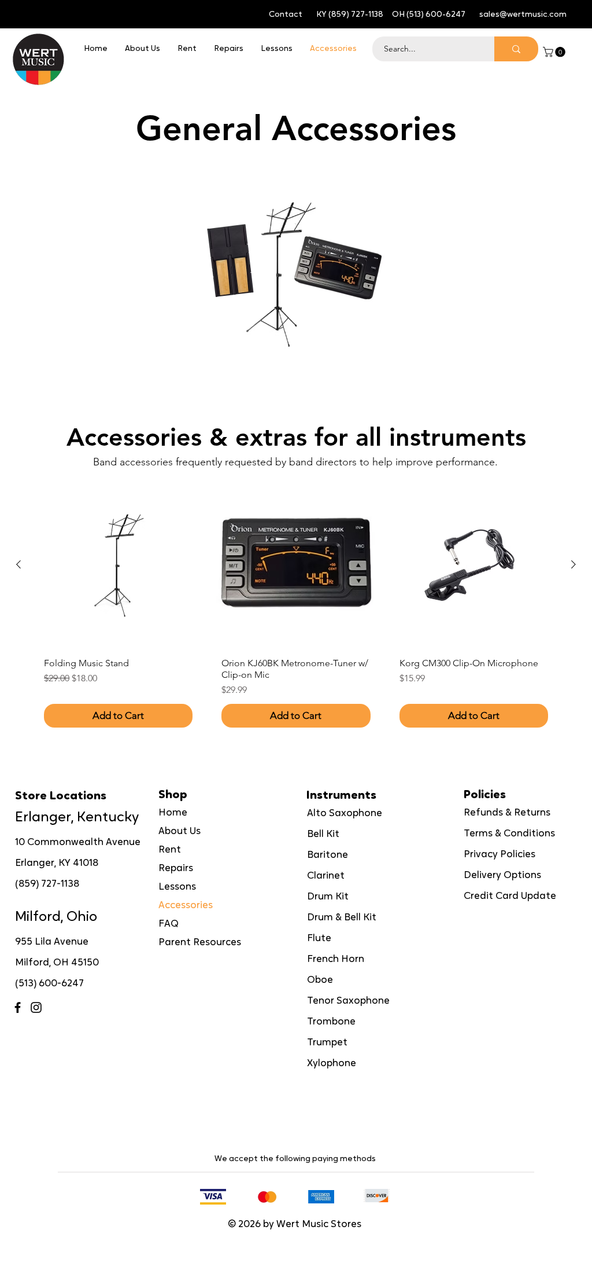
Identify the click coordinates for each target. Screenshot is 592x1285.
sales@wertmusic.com (523, 14)
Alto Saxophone (344, 813)
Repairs (175, 868)
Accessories (185, 905)
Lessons (177, 887)
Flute (319, 938)
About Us (179, 831)
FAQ (168, 924)
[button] (555, 52)
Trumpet (327, 1043)
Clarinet (326, 876)
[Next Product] (573, 564)
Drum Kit (328, 897)
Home (172, 813)
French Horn (335, 959)
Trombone (331, 1022)
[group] (296, 609)
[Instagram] (36, 1007)
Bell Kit (323, 834)
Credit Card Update (510, 896)
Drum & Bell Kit (341, 918)
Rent (169, 850)
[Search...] (516, 48)
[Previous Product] (18, 564)
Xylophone (331, 1064)
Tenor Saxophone (348, 1001)
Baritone (327, 855)
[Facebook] (17, 1007)
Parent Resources (199, 943)
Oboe (320, 980)
